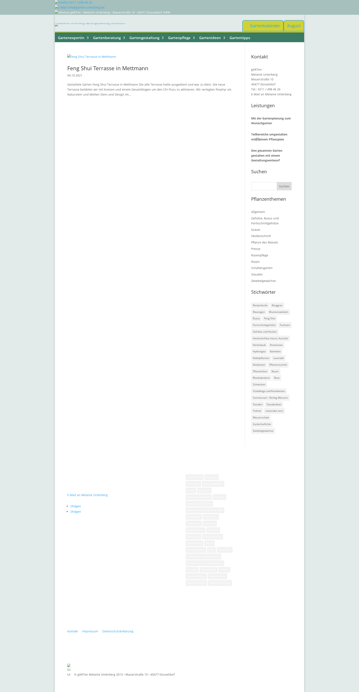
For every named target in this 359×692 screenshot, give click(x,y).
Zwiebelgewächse (263, 281)
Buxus (256, 318)
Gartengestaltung (144, 38)
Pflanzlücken (260, 371)
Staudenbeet (274, 404)
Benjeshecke (260, 305)
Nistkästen (259, 364)
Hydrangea (259, 351)
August (294, 25)
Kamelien (275, 351)
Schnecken (259, 384)
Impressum (90, 631)
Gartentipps (240, 38)
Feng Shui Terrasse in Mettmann (107, 68)
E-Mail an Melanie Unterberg (271, 94)
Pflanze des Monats (264, 242)
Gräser (256, 230)
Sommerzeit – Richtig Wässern (270, 397)
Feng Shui (269, 318)
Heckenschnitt (261, 236)
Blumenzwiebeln (278, 312)
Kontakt (72, 631)
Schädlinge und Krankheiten (269, 391)
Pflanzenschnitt (278, 364)
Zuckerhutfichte (262, 424)
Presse (255, 249)
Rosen (255, 262)
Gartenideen (210, 38)
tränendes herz (274, 411)
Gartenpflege (179, 38)
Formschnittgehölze (264, 325)
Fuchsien (285, 325)
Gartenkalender (265, 25)
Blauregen (259, 312)
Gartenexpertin (71, 38)
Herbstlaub (259, 345)
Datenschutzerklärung (117, 631)
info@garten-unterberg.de (86, 7)
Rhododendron (261, 378)
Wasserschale (261, 417)
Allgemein (258, 212)
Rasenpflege (259, 255)
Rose (277, 378)
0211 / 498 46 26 (80, 2)
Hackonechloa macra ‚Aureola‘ (270, 338)
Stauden (257, 274)
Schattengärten (262, 268)
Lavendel (278, 358)
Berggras (277, 305)
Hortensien (276, 345)
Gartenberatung (107, 38)
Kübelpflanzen (261, 358)
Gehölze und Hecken (265, 331)
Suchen (284, 186)
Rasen (275, 371)
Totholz (257, 411)
